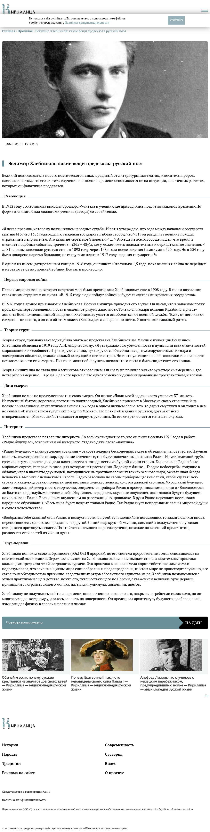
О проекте (114, 772)
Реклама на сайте (18, 772)
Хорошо (176, 20)
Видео (110, 763)
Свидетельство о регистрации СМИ (26, 792)
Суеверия (114, 754)
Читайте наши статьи (104, 622)
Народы (9, 754)
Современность (119, 744)
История (10, 744)
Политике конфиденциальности (87, 22)
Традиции (11, 763)
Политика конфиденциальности (24, 800)
